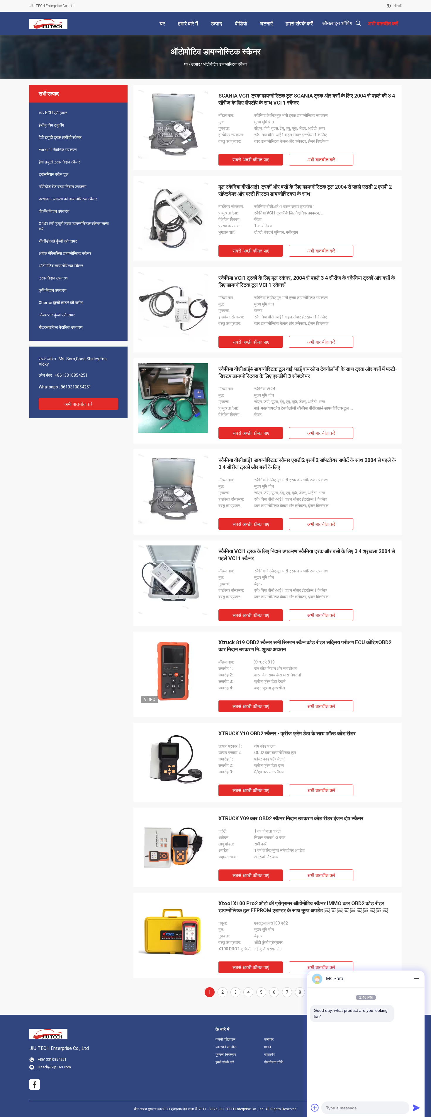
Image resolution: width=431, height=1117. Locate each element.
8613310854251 (76, 387)
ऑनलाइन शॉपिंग (337, 23)
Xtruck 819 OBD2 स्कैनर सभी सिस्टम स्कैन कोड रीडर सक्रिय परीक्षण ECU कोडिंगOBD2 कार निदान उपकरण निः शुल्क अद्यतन (304, 645)
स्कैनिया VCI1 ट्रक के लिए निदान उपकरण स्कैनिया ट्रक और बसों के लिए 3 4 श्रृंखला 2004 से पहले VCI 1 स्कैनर (306, 554)
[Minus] (416, 978)
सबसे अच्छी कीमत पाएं (251, 160)
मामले (267, 1047)
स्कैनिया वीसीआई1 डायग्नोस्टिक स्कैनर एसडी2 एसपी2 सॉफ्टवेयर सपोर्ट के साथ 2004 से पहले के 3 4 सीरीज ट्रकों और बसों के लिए (307, 463)
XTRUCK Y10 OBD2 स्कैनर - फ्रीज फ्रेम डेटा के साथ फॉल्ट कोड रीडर (287, 733)
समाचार (269, 1039)
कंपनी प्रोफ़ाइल (225, 1039)
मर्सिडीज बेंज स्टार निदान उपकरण (62, 186)
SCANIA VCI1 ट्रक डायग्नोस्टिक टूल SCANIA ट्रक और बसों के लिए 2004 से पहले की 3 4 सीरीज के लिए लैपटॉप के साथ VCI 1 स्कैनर (306, 99)
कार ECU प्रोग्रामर (53, 112)
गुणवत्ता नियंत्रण (226, 1055)
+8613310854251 (71, 375)
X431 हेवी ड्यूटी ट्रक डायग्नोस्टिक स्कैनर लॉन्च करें (74, 226)
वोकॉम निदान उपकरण (54, 211)
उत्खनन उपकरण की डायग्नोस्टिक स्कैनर (68, 199)
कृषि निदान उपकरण (53, 290)
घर (186, 64)
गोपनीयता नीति (273, 1062)
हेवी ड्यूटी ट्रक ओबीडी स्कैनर (60, 137)
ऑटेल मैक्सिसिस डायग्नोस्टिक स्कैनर (65, 253)
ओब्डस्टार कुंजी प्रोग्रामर (57, 315)
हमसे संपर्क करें (225, 1062)
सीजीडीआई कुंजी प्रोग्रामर (58, 241)
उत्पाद (195, 64)
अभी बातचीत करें (78, 404)
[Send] (416, 1107)
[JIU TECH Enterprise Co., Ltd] (48, 23)
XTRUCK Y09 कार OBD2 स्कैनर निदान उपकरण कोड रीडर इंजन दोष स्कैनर (290, 818)
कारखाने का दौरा (226, 1047)
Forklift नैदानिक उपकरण (58, 149)
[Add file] (315, 1107)
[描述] (358, 23)
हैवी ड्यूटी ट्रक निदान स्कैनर (59, 162)
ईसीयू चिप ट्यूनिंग (51, 125)
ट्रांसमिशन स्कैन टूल (53, 174)
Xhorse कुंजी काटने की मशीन (61, 302)
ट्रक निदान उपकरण (53, 278)
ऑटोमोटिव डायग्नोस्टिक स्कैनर (61, 265)
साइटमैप (269, 1055)
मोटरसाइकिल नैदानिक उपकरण (61, 327)
